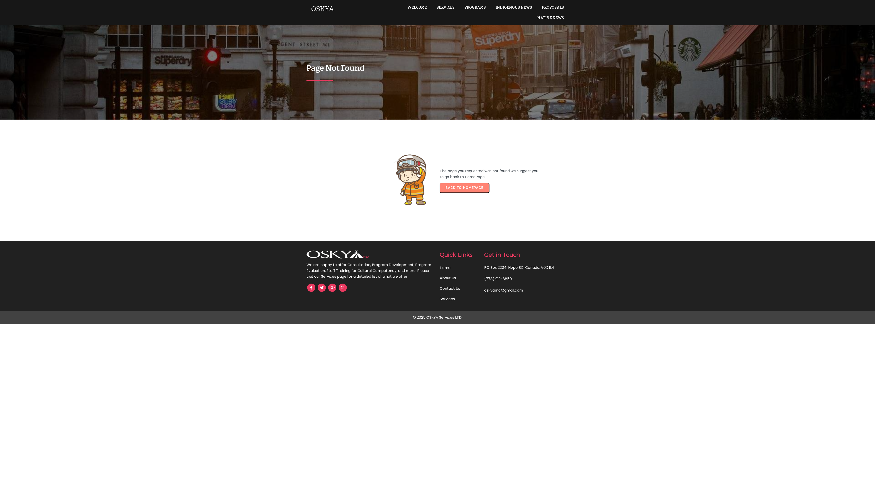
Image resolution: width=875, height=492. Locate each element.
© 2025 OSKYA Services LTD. (437, 317)
